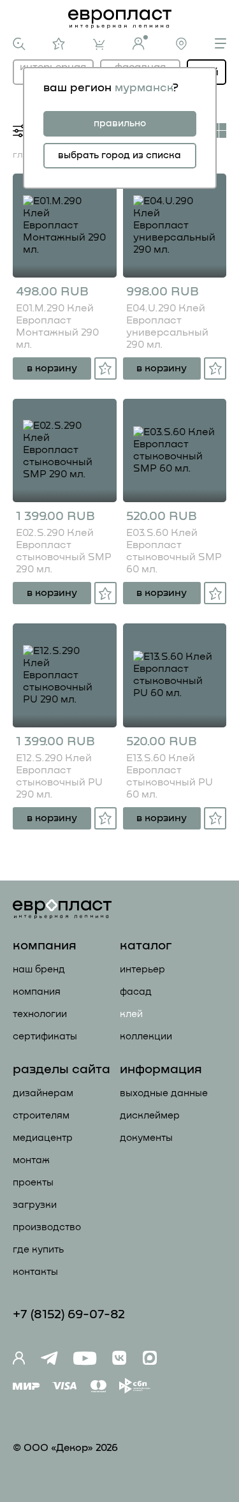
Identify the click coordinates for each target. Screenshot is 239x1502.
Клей (131, 1014)
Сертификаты (45, 1036)
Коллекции (146, 1036)
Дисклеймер (150, 1115)
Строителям (41, 1115)
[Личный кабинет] (140, 42)
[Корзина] (99, 44)
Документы (146, 1138)
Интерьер (142, 969)
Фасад (136, 992)
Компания (37, 992)
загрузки (35, 1205)
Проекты (33, 1182)
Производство (47, 1227)
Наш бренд (39, 969)
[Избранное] (59, 44)
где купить (38, 1249)
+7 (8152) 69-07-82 (69, 1314)
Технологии (40, 1014)
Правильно (120, 123)
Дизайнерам (43, 1093)
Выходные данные (164, 1093)
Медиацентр (43, 1138)
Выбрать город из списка (119, 155)
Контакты (35, 1272)
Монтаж (31, 1160)
